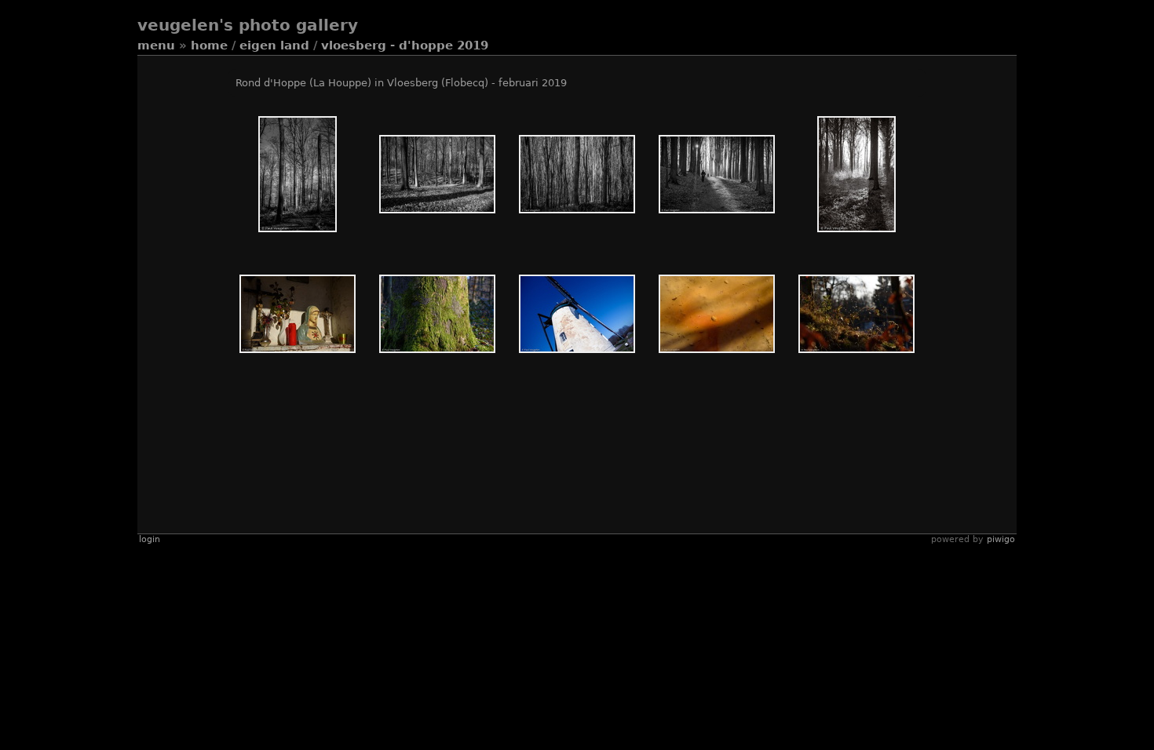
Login (149, 539)
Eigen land (274, 45)
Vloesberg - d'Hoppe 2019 (404, 45)
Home (209, 45)
